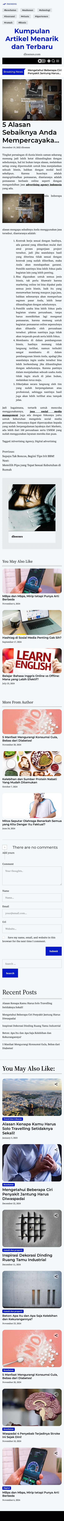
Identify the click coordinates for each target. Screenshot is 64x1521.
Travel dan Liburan (13, 1119)
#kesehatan (10, 10)
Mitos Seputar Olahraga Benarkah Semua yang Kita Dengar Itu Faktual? (32, 822)
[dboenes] (32, 507)
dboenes (25, 147)
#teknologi (44, 10)
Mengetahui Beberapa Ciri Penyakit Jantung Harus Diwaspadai (27, 1194)
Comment (8, 864)
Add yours (8, 852)
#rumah (8, 22)
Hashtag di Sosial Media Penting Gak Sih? (31, 637)
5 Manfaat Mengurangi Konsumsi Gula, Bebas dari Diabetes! (30, 738)
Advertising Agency (22, 441)
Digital (7, 1488)
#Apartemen (41, 16)
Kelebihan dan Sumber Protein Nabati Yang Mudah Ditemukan (29, 780)
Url (4, 922)
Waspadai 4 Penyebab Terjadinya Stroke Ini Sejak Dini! (31, 1435)
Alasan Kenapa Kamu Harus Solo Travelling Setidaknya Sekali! (29, 1128)
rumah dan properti (13, 1250)
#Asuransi (9, 16)
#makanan (27, 10)
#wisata (25, 16)
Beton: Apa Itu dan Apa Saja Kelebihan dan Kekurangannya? (29, 1317)
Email (5, 906)
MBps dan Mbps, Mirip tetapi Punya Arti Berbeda (30, 597)
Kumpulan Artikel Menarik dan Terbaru (32, 39)
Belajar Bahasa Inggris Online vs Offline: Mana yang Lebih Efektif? (30, 677)
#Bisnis (22, 22)
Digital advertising (45, 441)
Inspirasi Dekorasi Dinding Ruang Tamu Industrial (44, 72)
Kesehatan (9, 1184)
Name (5, 890)
